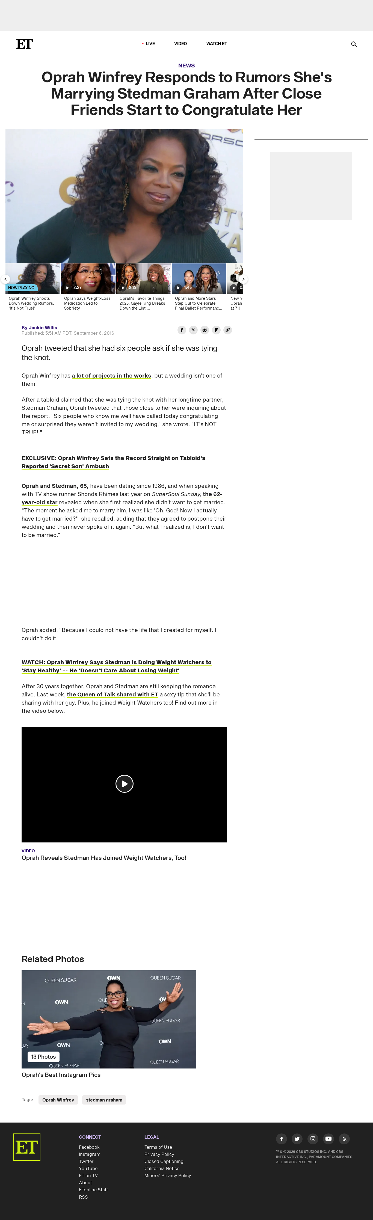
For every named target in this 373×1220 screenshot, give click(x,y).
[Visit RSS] (344, 1140)
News (186, 66)
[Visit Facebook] (281, 1140)
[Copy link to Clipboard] (228, 331)
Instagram (89, 1154)
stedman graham (104, 1100)
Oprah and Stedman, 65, (55, 486)
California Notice (161, 1168)
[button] (125, 784)
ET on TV (88, 1175)
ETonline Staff (93, 1190)
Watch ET (216, 44)
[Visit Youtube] (328, 1138)
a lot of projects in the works (111, 376)
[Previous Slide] (5, 279)
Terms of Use (158, 1147)
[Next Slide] (243, 279)
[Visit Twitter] (297, 1140)
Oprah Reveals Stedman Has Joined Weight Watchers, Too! (104, 858)
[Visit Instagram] (312, 1140)
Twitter (86, 1161)
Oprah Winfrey (58, 1100)
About (85, 1183)
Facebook (89, 1147)
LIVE (150, 44)
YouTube (88, 1168)
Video (180, 44)
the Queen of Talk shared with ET (112, 695)
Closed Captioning (163, 1161)
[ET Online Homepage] (24, 44)
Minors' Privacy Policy (167, 1175)
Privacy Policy (159, 1154)
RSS (83, 1197)
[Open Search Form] (354, 44)
